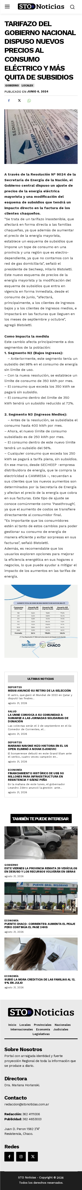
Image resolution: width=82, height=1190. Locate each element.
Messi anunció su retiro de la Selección (39, 690)
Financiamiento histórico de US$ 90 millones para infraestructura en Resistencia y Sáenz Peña (36, 776)
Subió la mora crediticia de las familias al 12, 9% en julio (39, 981)
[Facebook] (8, 100)
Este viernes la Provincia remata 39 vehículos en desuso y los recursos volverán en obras (40, 870)
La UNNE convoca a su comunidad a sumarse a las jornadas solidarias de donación (38, 718)
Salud (12, 711)
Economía (15, 770)
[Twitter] (18, 100)
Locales (27, 85)
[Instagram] (21, 1156)
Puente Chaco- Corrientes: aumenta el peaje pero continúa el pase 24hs (39, 925)
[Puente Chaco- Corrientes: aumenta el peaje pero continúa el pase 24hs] (41, 898)
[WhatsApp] (28, 100)
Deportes (15, 687)
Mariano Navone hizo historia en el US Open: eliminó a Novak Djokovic (38, 747)
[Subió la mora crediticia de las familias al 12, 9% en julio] (41, 954)
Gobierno (12, 85)
